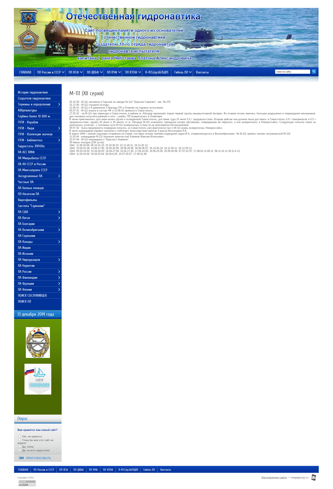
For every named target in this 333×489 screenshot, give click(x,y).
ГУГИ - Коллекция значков (35, 134)
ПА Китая (24, 218)
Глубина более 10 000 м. (34, 116)
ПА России (24, 272)
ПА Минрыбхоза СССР (32, 158)
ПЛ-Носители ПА (28, 194)
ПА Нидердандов (29, 260)
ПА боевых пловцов (31, 188)
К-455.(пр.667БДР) (156, 72)
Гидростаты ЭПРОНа (31, 146)
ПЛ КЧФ (112, 72)
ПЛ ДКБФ (93, 72)
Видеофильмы (27, 200)
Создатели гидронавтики (34, 98)
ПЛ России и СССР (49, 72)
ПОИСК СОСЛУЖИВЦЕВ (32, 295)
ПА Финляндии (27, 277)
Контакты (202, 72)
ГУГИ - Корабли (28, 122)
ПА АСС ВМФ (26, 152)
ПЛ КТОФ (131, 72)
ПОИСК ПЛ (24, 301)
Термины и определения (34, 104)
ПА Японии (25, 289)
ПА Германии (26, 236)
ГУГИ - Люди (26, 128)
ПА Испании (25, 254)
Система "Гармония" (31, 206)
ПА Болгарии (26, 224)
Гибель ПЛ (181, 72)
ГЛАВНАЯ (25, 72)
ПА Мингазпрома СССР (32, 170)
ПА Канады (25, 242)
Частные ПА (26, 182)
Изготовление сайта (274, 477)
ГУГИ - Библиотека (30, 140)
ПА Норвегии (26, 266)
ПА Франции (26, 283)
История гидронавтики (33, 92)
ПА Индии (24, 248)
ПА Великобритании (31, 230)
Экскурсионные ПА (30, 176)
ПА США (23, 212)
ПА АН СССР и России (32, 164)
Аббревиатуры (27, 110)
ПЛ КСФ (74, 72)
